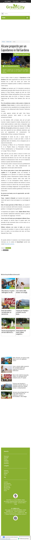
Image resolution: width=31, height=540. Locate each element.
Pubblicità (6, 460)
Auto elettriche (7, 483)
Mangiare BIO (7, 487)
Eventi (5, 490)
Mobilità (5, 473)
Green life (5, 250)
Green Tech (6, 489)
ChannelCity (15, 1)
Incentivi (6, 482)
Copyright (6, 457)
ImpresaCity (23, 1)
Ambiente (6, 470)
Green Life (8, 41)
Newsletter (6, 463)
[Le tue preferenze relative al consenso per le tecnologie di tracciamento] (23, 538)
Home (3, 17)
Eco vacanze (7, 486)
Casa (5, 475)
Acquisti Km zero (8, 485)
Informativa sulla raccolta (5, 538)
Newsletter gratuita (9, 244)
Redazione (6, 456)
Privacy (5, 459)
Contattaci (6, 462)
